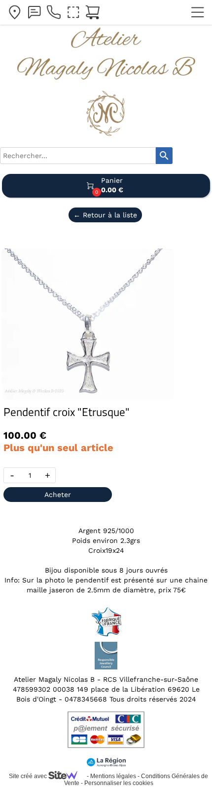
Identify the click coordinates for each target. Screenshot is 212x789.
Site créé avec (28, 776)
